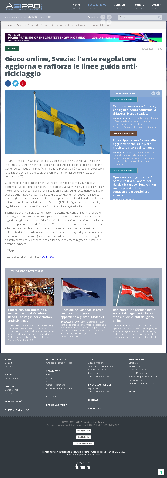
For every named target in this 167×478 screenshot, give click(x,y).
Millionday (94, 408)
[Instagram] (108, 17)
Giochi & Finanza (56, 359)
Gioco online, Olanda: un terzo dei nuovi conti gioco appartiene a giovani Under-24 (82, 313)
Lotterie (10, 386)
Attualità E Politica (17, 409)
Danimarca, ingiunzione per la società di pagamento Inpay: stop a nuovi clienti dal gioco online (134, 315)
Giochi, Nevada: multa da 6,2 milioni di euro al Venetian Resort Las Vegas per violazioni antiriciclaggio (30, 315)
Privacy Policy (83, 431)
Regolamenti (94, 388)
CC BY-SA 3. (48, 256)
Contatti (120, 6)
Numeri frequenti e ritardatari (143, 376)
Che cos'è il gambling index (59, 362)
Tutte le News (97, 6)
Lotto (91, 359)
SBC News (93, 399)
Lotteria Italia (11, 393)
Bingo (8, 374)
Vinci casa (134, 362)
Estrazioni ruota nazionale (100, 366)
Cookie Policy (84, 437)
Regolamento (11, 378)
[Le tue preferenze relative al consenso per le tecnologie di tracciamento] (161, 472)
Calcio (49, 374)
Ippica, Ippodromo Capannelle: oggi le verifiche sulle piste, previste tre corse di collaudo (134, 143)
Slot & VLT (52, 396)
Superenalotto (138, 359)
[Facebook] (102, 22)
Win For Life (134, 366)
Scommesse (53, 371)
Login (155, 6)
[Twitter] (108, 22)
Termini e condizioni (83, 443)
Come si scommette (55, 384)
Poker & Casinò (14, 401)
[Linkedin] (102, 17)
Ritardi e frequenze (97, 369)
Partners (139, 6)
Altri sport (51, 381)
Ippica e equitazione (99, 384)
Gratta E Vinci (11, 389)
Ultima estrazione (96, 362)
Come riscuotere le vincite (59, 388)
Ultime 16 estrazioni (138, 373)
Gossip (49, 378)
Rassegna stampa (56, 404)
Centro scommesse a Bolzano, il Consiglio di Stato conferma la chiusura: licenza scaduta (135, 109)
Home (76, 6)
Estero (20, 25)
